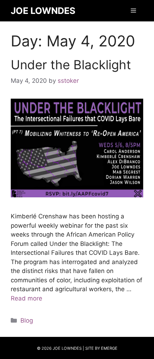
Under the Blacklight (71, 64)
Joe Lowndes (43, 10)
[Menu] (133, 10)
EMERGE (109, 348)
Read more (26, 298)
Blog (26, 320)
